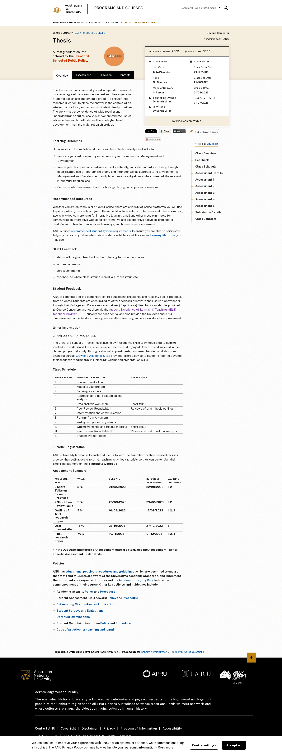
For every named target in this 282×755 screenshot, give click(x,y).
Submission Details (208, 212)
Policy (89, 591)
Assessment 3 (205, 192)
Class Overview (205, 153)
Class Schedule (206, 166)
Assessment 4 (205, 199)
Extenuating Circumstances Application (85, 604)
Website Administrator (154, 651)
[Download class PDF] (153, 139)
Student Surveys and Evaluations (80, 610)
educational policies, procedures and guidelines (99, 571)
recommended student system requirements (101, 231)
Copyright (68, 728)
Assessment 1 (204, 179)
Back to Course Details (90, 33)
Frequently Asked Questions (187, 651)
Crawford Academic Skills (93, 355)
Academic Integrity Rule (136, 580)
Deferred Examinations (73, 616)
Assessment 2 (204, 186)
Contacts (124, 75)
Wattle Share (179, 131)
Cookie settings (204, 745)
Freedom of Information (138, 728)
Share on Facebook (165, 131)
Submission (105, 75)
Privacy (109, 728)
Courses (95, 22)
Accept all (234, 745)
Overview (62, 75)
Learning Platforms (163, 235)
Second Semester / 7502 (139, 22)
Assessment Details (209, 173)
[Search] (226, 8)
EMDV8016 (112, 22)
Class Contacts (205, 218)
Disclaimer (90, 728)
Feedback (202, 160)
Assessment (83, 75)
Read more (165, 747)
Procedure (107, 591)
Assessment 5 (205, 205)
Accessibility (172, 728)
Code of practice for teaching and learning (87, 629)
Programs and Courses (118, 8)
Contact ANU (45, 728)
